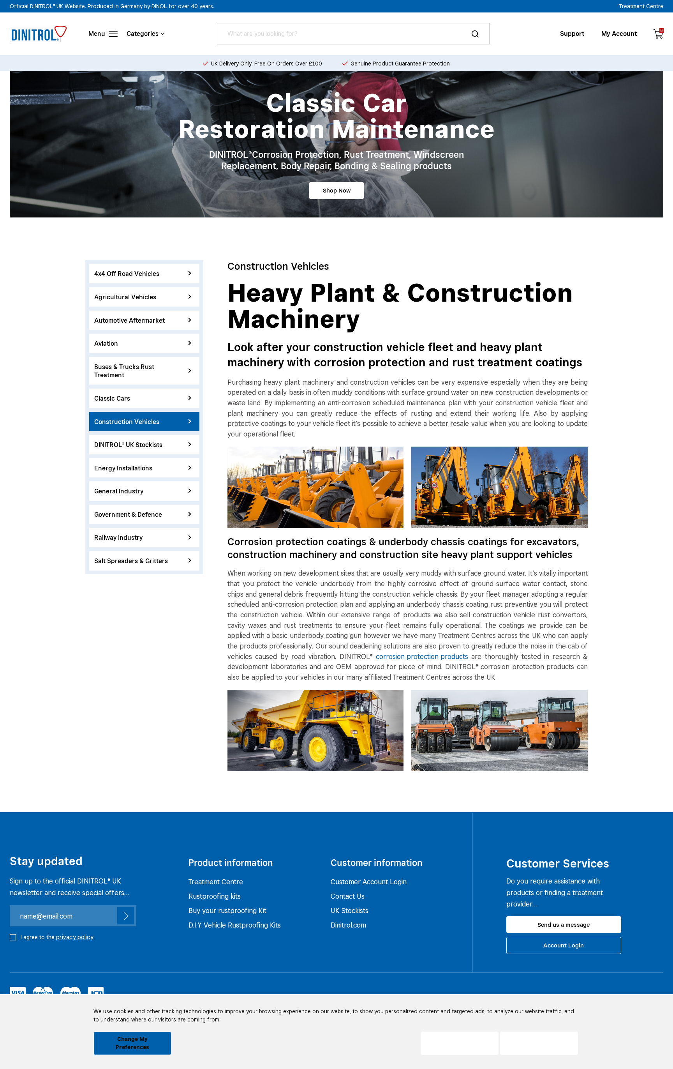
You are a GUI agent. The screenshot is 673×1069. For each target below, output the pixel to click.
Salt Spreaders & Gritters (131, 560)
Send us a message (563, 924)
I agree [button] (539, 1043)
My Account (619, 33)
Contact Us (348, 896)
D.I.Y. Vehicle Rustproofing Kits (235, 925)
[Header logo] (38, 34)
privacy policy (74, 937)
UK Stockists (349, 910)
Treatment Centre (641, 6)
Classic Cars (112, 398)
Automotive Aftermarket (129, 320)
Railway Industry (118, 537)
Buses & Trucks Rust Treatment (124, 371)
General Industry (118, 491)
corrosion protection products (422, 656)
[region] (144, 417)
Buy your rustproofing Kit (227, 910)
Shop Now (337, 190)
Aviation (106, 343)
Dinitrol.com (348, 925)
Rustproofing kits (215, 896)
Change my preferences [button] (132, 1043)
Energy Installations (123, 468)
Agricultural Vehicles (125, 296)
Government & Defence (128, 514)
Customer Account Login (369, 882)
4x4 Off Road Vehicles (126, 273)
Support (572, 33)
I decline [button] (459, 1043)
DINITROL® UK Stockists (128, 444)
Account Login (563, 945)
